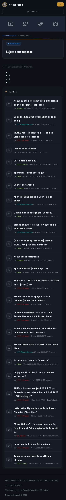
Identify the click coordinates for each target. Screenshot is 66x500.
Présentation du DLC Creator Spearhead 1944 (36, 346)
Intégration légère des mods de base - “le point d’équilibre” (35, 410)
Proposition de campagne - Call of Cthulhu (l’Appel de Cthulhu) (32, 298)
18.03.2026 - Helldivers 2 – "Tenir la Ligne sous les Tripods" (33, 134)
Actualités (55, 400)
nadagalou (21, 152)
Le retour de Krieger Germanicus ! (32, 443)
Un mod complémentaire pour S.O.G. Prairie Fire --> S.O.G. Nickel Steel (33, 314)
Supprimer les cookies (13, 480)
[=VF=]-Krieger (23, 140)
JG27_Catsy (22, 164)
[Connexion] (60, 4)
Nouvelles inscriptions (26, 256)
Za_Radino (21, 436)
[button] (10, 82)
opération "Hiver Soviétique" (30, 172)
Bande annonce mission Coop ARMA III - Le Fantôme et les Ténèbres (35, 330)
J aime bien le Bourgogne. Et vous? (33, 212)
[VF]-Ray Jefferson (25, 124)
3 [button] (9, 79)
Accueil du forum (9, 35)
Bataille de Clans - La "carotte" (31, 360)
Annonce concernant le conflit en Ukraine (32, 457)
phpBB (19, 490)
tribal (19, 176)
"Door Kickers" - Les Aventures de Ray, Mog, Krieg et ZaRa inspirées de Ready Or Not (36, 428)
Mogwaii (20, 108)
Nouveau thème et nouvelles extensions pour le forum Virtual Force (36, 102)
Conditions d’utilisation (13, 485)
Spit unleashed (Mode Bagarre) (31, 268)
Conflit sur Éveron (24, 184)
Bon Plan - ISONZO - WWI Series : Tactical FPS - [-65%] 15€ (36, 282)
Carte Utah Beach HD (25, 160)
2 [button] (9, 75)
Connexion (34, 11)
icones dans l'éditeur (26, 148)
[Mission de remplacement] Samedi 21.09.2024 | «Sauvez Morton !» (33, 242)
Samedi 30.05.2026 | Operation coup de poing (35, 118)
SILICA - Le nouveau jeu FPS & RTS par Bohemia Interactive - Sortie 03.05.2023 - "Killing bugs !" (36, 392)
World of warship (51, 216)
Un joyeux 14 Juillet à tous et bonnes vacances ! (34, 374)
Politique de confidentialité (47, 480)
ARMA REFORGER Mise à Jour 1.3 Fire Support (33, 198)
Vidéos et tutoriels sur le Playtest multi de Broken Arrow (36, 226)
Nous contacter (29, 480)
